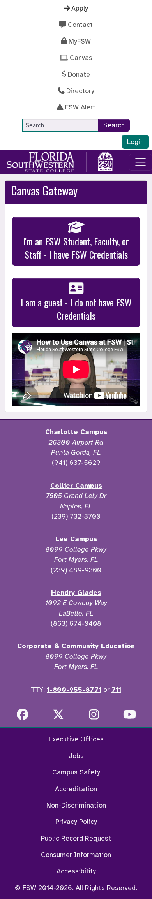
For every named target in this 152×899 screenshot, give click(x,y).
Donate (79, 74)
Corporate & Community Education (76, 646)
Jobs (76, 755)
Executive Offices (76, 739)
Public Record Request (76, 838)
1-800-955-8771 (74, 689)
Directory (80, 90)
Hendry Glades (76, 592)
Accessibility (76, 871)
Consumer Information (76, 854)
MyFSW (80, 41)
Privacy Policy (76, 821)
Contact (80, 24)
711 (116, 689)
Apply (79, 8)
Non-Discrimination (76, 805)
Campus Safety (76, 772)
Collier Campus (76, 485)
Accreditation (76, 789)
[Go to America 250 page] (105, 161)
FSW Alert (80, 107)
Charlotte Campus (76, 432)
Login (135, 141)
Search (114, 125)
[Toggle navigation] (140, 162)
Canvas (81, 57)
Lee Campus (76, 539)
